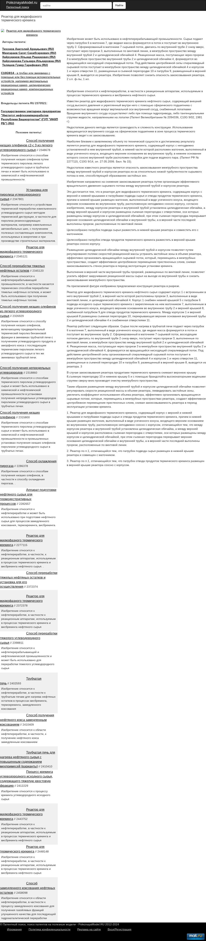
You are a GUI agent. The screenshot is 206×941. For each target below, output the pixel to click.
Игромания (14, 929)
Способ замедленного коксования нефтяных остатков (27, 888)
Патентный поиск (17, 7)
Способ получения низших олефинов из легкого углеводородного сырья (28, 311)
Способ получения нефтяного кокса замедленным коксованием (27, 720)
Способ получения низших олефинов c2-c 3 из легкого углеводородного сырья (27, 145)
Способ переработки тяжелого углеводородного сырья (28, 638)
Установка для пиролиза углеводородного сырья (24, 194)
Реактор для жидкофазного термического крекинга (22, 252)
